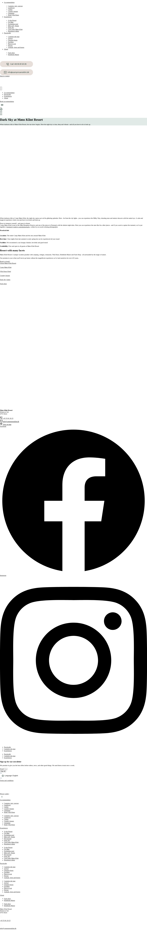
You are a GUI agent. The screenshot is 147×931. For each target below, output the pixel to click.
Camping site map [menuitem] (13, 36)
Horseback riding (9, 844)
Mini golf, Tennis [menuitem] (13, 26)
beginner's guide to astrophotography (18, 227)
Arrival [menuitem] (10, 38)
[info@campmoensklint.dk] (1, 925)
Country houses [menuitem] (13, 11)
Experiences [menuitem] (8, 17)
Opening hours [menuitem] (12, 40)
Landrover (7, 805)
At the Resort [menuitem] (12, 20)
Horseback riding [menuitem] (13, 31)
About (2, 895)
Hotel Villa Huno (9, 812)
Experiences (8, 751)
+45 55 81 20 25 (5, 920)
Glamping (7, 810)
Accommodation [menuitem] (9, 2)
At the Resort (8, 831)
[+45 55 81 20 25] (1, 917)
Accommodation (5, 800)
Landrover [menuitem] (11, 8)
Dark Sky (7, 840)
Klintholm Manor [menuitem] (13, 54)
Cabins (6, 807)
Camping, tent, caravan (11, 803)
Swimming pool (9, 835)
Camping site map (9, 867)
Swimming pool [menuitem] (13, 24)
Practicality (7, 747)
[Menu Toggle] (1, 88)
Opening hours (8, 870)
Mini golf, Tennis (9, 837)
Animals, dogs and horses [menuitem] (16, 47)
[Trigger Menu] (1, 107)
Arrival (6, 869)
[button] (2, 105)
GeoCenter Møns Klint (11, 842)
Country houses (9, 809)
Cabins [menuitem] (10, 9)
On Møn (6, 833)
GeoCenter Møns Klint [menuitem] (15, 29)
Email (2, 769)
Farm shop (7, 899)
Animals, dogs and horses (12, 878)
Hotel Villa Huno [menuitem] (13, 15)
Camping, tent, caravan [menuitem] (15, 6)
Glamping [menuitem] (11, 13)
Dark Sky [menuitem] (11, 27)
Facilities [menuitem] (11, 42)
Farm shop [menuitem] (11, 53)
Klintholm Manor (9, 900)
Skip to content (5, 76)
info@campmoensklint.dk (8, 928)
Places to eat (8, 874)
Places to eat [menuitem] (12, 44)
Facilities (7, 872)
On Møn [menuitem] (10, 22)
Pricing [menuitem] (10, 45)
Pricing (6, 876)
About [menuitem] (6, 49)
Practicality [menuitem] (7, 33)
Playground (7, 839)
